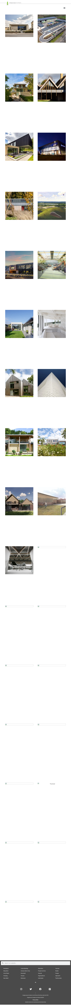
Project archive (42, 970)
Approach (57, 975)
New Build (5, 978)
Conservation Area (25, 970)
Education (5, 970)
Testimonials (58, 978)
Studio (57, 970)
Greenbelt (23, 973)
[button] (64, 7)
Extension (23, 978)
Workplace (6, 968)
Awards (40, 973)
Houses (22, 975)
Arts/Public (6, 973)
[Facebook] (40, 989)
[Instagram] (21, 989)
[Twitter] (31, 989)
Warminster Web (42, 1002)
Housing (5, 975)
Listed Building (24, 968)
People (57, 973)
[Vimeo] (50, 989)
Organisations (41, 975)
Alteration (40, 968)
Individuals (40, 978)
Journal (57, 968)
